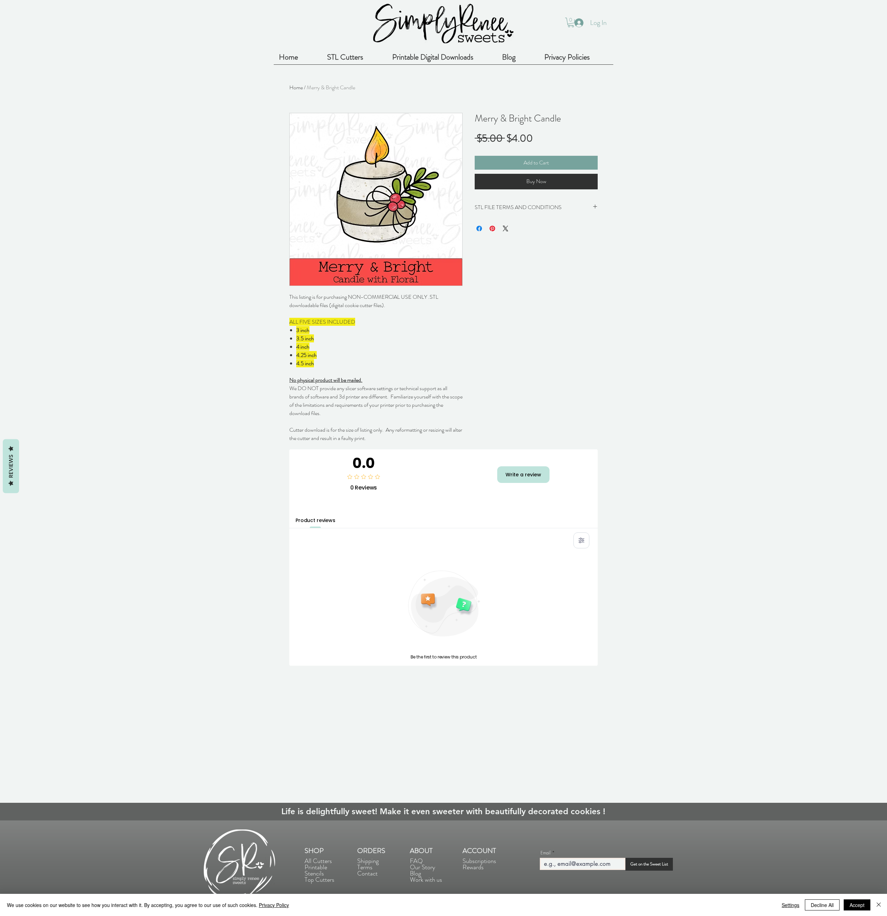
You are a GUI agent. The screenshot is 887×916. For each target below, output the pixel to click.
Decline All (822, 904)
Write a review (523, 474)
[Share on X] (505, 228)
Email (546, 853)
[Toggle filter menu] (581, 540)
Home (296, 87)
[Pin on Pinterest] (492, 228)
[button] (571, 22)
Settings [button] (790, 904)
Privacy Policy (274, 904)
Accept (857, 904)
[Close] (879, 904)
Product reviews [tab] (315, 520)
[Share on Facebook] (479, 228)
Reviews (11, 466)
